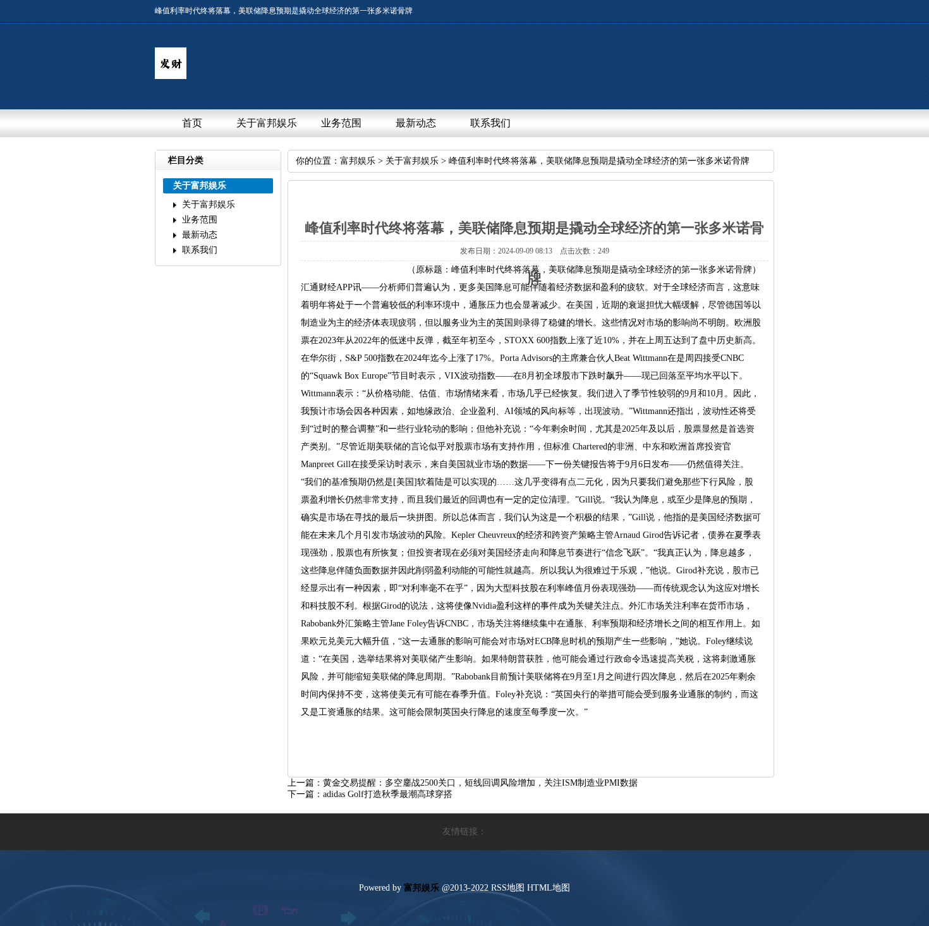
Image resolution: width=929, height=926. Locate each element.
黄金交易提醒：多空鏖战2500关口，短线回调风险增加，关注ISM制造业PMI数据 (480, 783)
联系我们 (490, 123)
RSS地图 (508, 887)
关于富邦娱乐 (266, 123)
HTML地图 (548, 887)
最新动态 (416, 123)
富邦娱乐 (357, 161)
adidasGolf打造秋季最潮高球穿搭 (387, 794)
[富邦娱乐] (170, 76)
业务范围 (341, 123)
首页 (192, 123)
